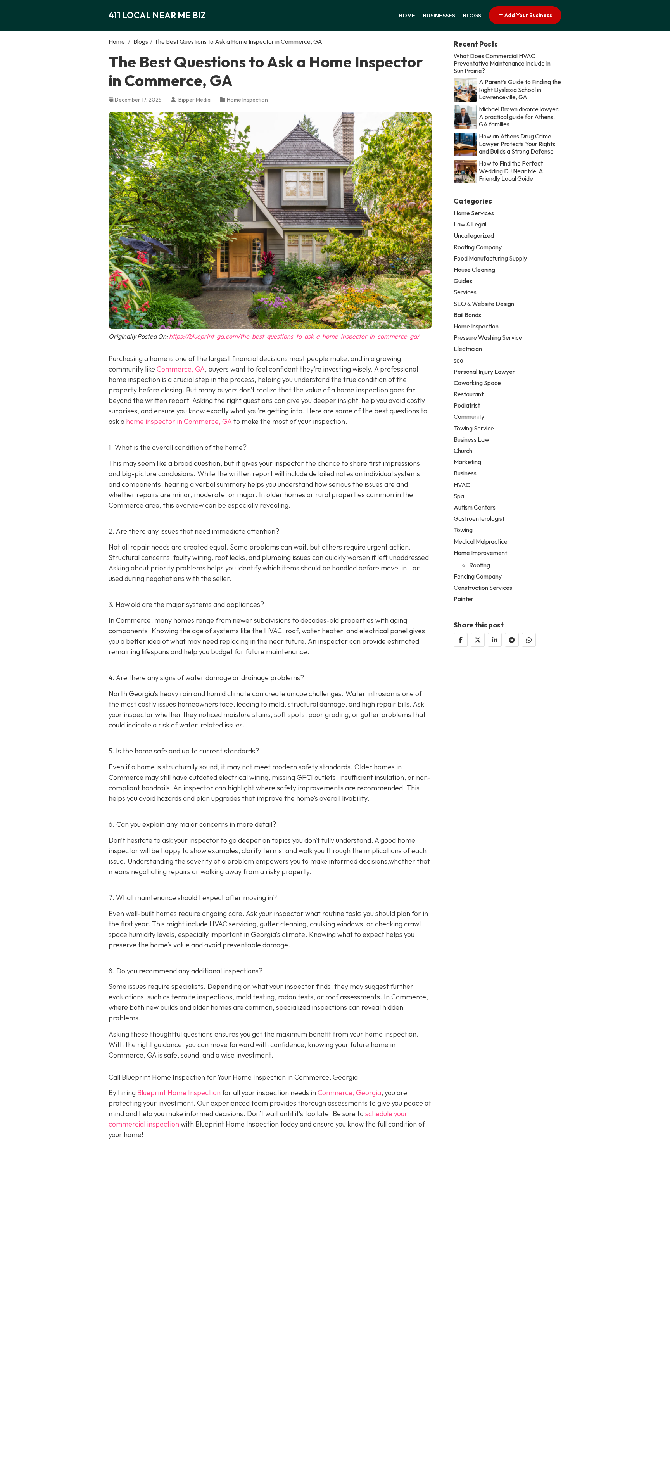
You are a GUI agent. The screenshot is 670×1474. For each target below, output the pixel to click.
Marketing (467, 461)
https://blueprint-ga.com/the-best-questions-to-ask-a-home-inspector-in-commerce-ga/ (294, 336)
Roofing (479, 565)
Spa (459, 495)
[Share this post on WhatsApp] (529, 640)
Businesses (439, 15)
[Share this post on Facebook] (461, 640)
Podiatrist (467, 405)
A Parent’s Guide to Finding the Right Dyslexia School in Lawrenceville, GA (520, 89)
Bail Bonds (467, 314)
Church (463, 450)
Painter (463, 599)
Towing (463, 530)
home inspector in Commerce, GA (179, 421)
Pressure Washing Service (488, 337)
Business (465, 473)
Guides (463, 280)
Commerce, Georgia (349, 1092)
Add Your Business (527, 15)
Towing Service (474, 428)
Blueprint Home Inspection (179, 1092)
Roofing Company (478, 247)
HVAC (462, 484)
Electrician (468, 349)
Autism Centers (475, 507)
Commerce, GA (181, 369)
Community (469, 416)
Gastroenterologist (479, 518)
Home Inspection (247, 99)
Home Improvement (480, 552)
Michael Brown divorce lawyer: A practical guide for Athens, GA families (519, 116)
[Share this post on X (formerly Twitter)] (478, 640)
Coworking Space (477, 382)
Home (407, 15)
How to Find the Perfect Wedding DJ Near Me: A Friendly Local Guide (511, 171)
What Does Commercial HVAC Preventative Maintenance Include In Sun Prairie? (502, 63)
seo (458, 360)
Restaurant (469, 393)
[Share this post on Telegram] (512, 640)
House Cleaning (474, 269)
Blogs (472, 15)
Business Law (471, 439)
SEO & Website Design (484, 303)
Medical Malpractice (481, 541)
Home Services (474, 212)
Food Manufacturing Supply (490, 258)
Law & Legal (470, 224)
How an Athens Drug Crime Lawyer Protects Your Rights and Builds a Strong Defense (517, 144)
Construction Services (483, 587)
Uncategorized (474, 235)
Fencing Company (478, 576)
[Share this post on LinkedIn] (495, 640)
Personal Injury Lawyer (484, 371)
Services (465, 292)
